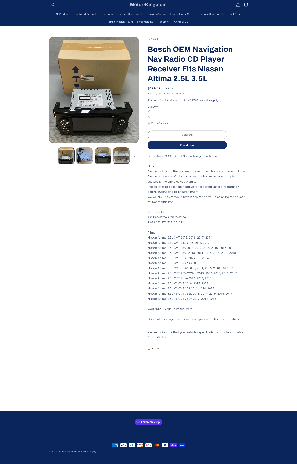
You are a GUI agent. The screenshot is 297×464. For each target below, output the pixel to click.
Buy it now (187, 145)
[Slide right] (135, 156)
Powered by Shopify (85, 452)
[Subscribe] (177, 407)
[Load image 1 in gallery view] (66, 155)
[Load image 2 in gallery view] (84, 155)
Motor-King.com (66, 452)
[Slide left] (53, 156)
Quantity (153, 107)
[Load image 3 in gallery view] (103, 155)
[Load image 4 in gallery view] (121, 155)
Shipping (153, 94)
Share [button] (155, 348)
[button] (53, 5)
